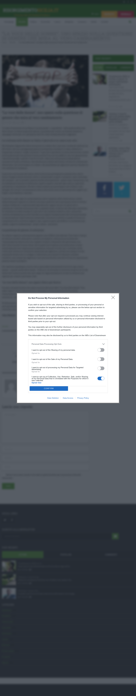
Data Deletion (53, 398)
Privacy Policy (83, 398)
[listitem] (68, 344)
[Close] (113, 298)
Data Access (68, 398)
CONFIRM (49, 388)
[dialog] (68, 348)
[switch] (100, 350)
